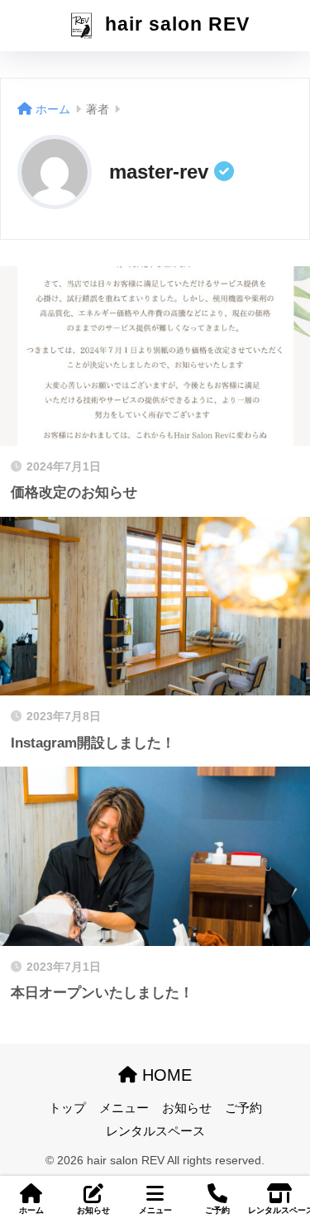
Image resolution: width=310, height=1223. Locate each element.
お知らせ (187, 1108)
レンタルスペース (155, 1131)
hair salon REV (174, 24)
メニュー (124, 1108)
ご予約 (243, 1108)
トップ (67, 1108)
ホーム (31, 1210)
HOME (164, 1075)
